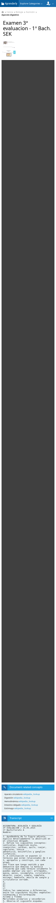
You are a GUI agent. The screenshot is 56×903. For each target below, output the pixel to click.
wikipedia (27, 794)
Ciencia (10, 12)
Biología (19, 12)
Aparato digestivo (10, 15)
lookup (36, 794)
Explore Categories (30, 3)
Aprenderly (10, 3)
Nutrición (30, 12)
